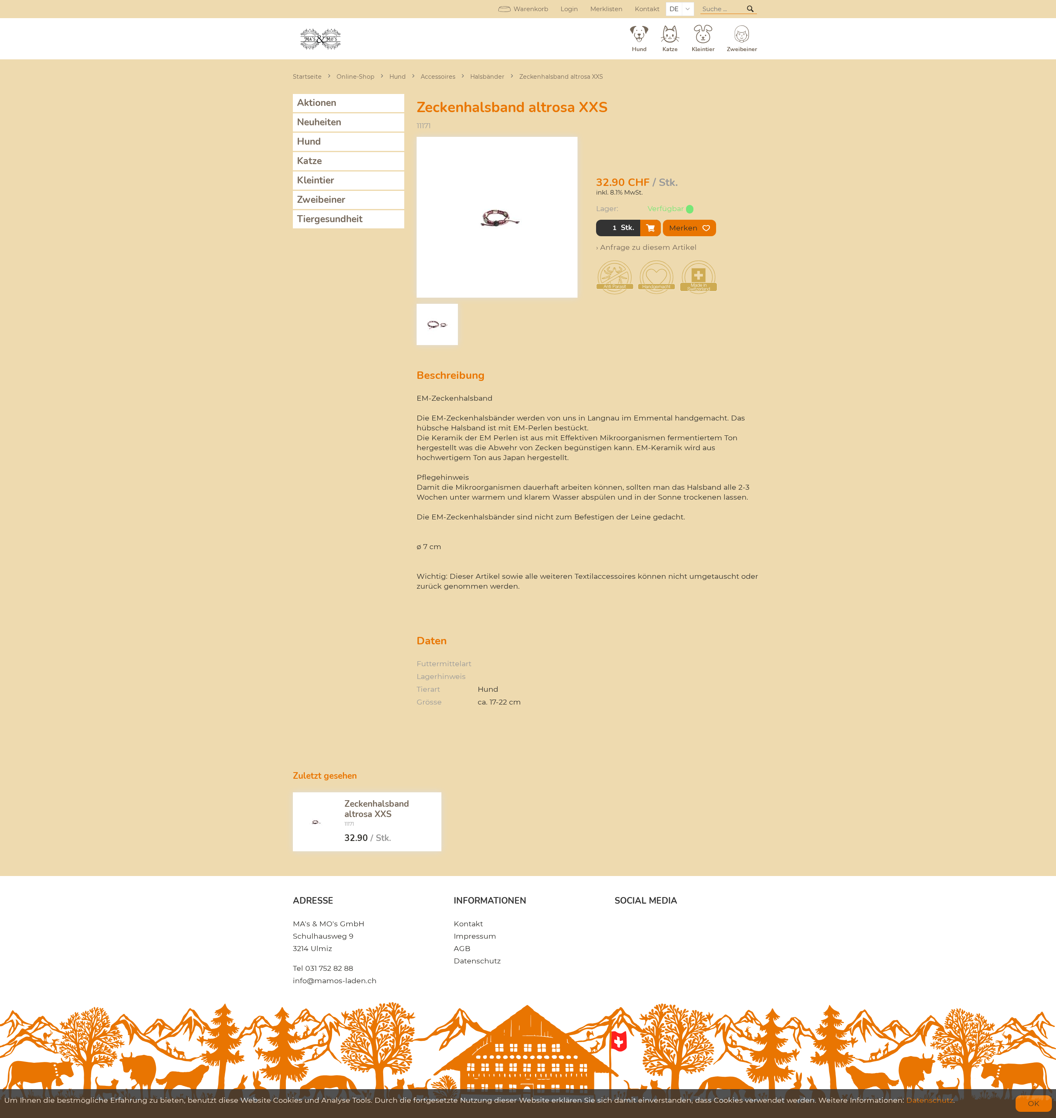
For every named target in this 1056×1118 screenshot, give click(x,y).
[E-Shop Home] (321, 38)
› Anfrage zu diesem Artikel (646, 247)
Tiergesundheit (330, 219)
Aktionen (316, 102)
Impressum (475, 936)
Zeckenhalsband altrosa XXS (561, 76)
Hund (397, 76)
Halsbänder (487, 76)
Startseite (307, 76)
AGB (462, 948)
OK (1034, 1103)
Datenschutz (477, 960)
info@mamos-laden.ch (335, 980)
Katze (309, 161)
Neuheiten (319, 122)
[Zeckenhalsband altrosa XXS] (315, 822)
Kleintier (315, 180)
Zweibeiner (321, 199)
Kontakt (647, 9)
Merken (684, 227)
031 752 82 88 (329, 968)
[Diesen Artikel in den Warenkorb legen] (650, 228)
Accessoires (438, 76)
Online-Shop (356, 76)
